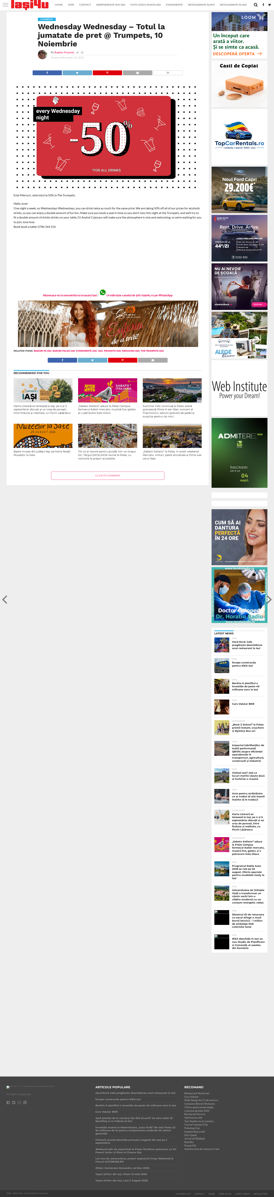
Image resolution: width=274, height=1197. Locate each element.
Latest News (242, 1194)
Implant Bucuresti (194, 1131)
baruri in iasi (42, 350)
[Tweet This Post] (77, 72)
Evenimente (174, 4)
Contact (85, 4)
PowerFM (190, 1145)
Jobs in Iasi (225, 1194)
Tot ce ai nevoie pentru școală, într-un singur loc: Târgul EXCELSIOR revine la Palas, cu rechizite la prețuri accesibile (107, 455)
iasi (100, 350)
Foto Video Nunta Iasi (145, 4)
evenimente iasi (86, 350)
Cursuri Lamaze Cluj (196, 1124)
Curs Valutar (191, 1096)
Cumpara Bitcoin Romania (199, 1103)
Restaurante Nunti (201, 4)
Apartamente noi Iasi (110, 4)
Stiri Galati (190, 1135)
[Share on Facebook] (47, 72)
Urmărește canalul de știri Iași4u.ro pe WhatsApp (139, 295)
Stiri (71, 4)
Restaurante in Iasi (233, 4)
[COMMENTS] (168, 72)
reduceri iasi (131, 350)
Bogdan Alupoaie (64, 52)
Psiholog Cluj (192, 1128)
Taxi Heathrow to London (199, 1121)
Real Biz (189, 1142)
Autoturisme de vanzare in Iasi (201, 1148)
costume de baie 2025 (197, 1110)
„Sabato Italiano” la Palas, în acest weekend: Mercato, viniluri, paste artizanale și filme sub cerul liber (172, 455)
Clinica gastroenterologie (198, 1107)
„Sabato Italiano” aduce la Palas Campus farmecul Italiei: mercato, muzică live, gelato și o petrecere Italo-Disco (107, 409)
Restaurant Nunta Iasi (196, 1093)
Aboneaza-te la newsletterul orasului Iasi (70, 295)
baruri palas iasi (64, 350)
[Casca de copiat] (239, 108)
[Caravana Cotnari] (107, 346)
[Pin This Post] (107, 72)
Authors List (183, 1194)
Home (59, 4)
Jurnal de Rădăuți (194, 1138)
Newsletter (260, 1194)
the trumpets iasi (152, 350)
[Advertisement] (108, 259)
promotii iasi (112, 350)
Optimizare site (193, 1117)
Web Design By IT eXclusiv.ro (201, 1100)
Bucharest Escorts (194, 1114)
